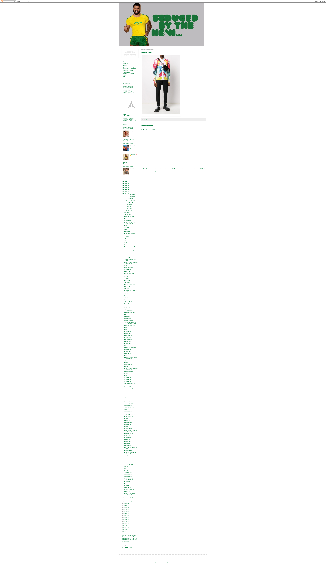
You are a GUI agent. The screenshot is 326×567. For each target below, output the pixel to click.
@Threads (125, 76)
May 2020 (127, 208)
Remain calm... (127, 231)
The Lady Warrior (128, 472)
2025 (124, 183)
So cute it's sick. (126, 83)
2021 (124, 191)
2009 (124, 523)
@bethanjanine (128, 445)
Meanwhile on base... (129, 433)
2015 (124, 511)
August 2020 (128, 202)
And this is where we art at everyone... (130, 384)
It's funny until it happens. (130, 250)
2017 (124, 507)
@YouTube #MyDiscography (129, 67)
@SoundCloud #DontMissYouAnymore (128, 73)
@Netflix (126, 229)
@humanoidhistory (128, 422)
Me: (125, 218)
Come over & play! (128, 244)
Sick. (125, 300)
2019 (124, 503)
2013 (124, 515)
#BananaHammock (128, 339)
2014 (124, 513)
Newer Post (144, 168)
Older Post (202, 168)
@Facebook (127, 252)
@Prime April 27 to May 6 (130, 347)
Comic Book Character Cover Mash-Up (129, 387)
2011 (124, 519)
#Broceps (126, 288)
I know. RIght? (127, 286)
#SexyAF (126, 468)
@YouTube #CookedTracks (129, 68)
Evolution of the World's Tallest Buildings (129, 479)
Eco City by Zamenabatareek (131, 390)
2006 (124, 529)
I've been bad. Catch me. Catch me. (134, 147)
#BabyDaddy (127, 212)
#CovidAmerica (128, 220)
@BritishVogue (127, 254)
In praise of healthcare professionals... (129, 309)
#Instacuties (127, 435)
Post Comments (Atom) (153, 171)
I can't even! (127, 400)
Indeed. (126, 418)
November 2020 (128, 196)
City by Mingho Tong (129, 407)
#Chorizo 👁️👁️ (126, 90)
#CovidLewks (127, 318)
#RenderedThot (128, 301)
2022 (124, 189)
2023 (124, 187)
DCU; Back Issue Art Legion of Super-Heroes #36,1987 (130, 454)
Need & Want (127, 443)
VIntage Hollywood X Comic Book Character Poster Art (131, 413)
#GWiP (131, 131)
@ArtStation (127, 236)
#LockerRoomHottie (129, 489)
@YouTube (127, 227)
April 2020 (127, 210)
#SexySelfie (127, 491)
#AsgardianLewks (128, 320)
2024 (124, 185)
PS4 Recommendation (129, 284)
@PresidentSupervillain (129, 312)
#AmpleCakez (127, 341)
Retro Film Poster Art (129, 450)
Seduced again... (128, 214)
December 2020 (128, 194)
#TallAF (132, 169)
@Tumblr (125, 65)
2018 (124, 505)
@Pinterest (125, 63)
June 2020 (127, 206)
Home (173, 168)
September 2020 (129, 200)
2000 (124, 531)
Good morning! (127, 331)
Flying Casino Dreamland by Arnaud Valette (131, 358)
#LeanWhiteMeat (128, 428)
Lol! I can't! (126, 362)
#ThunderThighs (128, 337)
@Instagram (126, 61)
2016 (124, 509)
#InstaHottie (127, 307)
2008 (124, 525)
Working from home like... (130, 394)
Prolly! (125, 314)
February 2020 (128, 499)
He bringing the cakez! (129, 216)
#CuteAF (125, 124)
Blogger (169, 563)
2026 (124, 181)
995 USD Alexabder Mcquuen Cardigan (161, 114)
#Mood (126, 276)
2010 (124, 521)
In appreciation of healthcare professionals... (131, 247)
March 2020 (127, 497)
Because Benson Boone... (129, 139)
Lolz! (125, 225)
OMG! (125, 242)
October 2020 (128, 198)
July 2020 (127, 204)
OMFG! (126, 466)
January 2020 (128, 501)
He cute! (126, 366)
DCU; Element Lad (128, 416)
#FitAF (125, 265)
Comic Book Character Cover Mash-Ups (129, 223)
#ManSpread (127, 396)
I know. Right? (127, 271)
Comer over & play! (128, 267)
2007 (124, 527)
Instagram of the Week (129, 325)
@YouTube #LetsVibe (128, 70)
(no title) (125, 114)
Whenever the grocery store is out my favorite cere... (130, 323)
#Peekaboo (125, 162)
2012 (124, 517)
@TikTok (125, 75)
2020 (124, 193)
